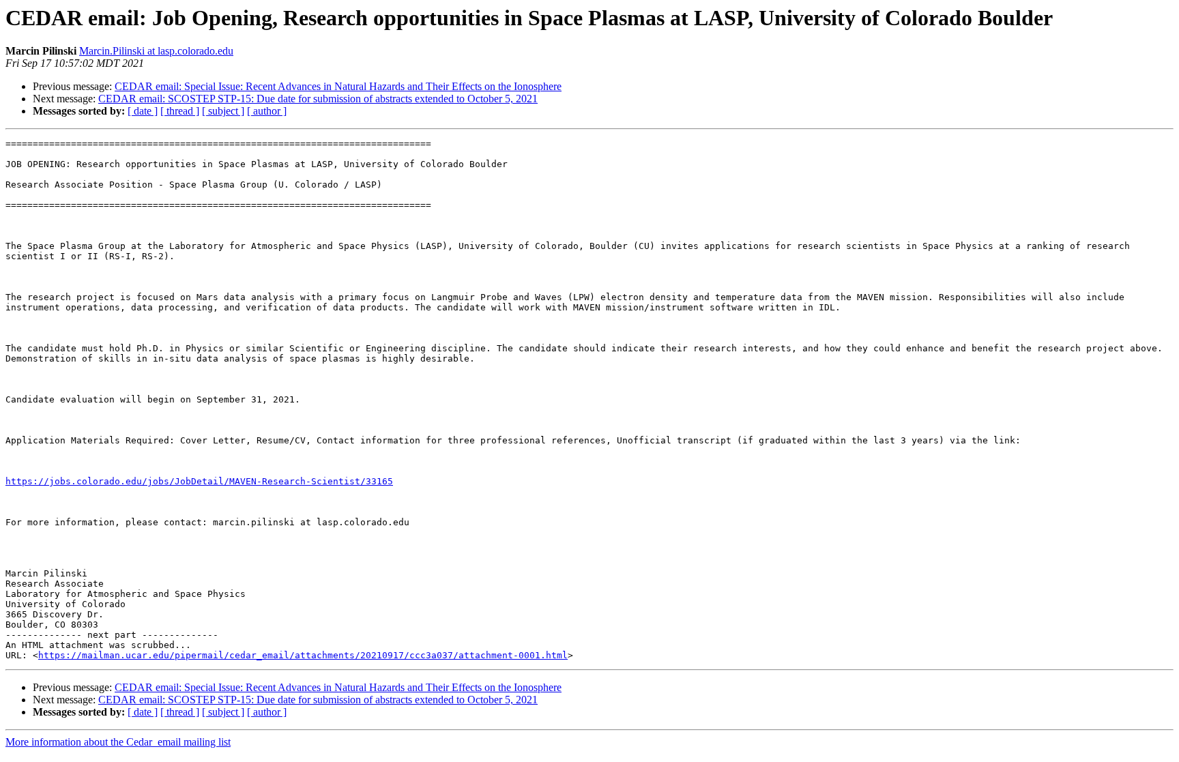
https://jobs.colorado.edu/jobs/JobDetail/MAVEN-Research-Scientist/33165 (199, 481)
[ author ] (267, 111)
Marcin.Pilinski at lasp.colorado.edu (156, 51)
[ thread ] (179, 111)
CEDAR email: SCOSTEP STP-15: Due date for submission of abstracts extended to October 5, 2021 (318, 98)
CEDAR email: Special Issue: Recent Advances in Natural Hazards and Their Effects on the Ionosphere (338, 86)
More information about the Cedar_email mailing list (118, 742)
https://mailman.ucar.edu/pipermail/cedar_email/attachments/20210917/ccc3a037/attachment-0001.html (303, 655)
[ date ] (143, 111)
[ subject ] (223, 111)
